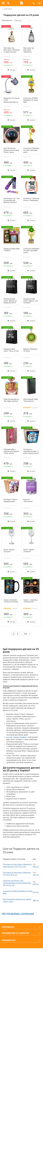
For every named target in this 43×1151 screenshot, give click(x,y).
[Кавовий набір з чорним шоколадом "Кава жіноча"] (11, 435)
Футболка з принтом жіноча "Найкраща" (31, 199)
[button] (34, 3)
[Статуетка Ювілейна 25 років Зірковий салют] (31, 235)
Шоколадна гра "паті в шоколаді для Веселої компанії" (12, 200)
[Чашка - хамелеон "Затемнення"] (31, 586)
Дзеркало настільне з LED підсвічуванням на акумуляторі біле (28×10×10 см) (17, 883)
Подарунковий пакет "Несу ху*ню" (11, 350)
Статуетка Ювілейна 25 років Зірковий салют (31, 251)
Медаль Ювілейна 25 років (30, 350)
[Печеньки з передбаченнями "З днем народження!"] (31, 435)
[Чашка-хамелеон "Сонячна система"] (11, 586)
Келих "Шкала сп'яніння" (28, 550)
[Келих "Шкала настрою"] (11, 536)
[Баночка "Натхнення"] (31, 486)
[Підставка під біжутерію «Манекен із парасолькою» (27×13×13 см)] (11, 34)
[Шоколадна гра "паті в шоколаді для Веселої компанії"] (11, 185)
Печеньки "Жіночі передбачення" (10, 500)
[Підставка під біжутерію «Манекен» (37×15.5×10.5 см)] (31, 34)
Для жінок (8, 9)
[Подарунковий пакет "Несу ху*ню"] (11, 335)
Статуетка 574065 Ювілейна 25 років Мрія (30, 100)
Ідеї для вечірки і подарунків (18, 913)
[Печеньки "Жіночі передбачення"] (11, 486)
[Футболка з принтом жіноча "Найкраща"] (31, 185)
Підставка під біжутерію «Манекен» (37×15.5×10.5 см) (30, 51)
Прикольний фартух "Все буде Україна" (11, 400)
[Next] (29, 634)
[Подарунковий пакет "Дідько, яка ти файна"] (31, 285)
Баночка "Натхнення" (28, 500)
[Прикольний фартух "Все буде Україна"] (11, 385)
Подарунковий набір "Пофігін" (12, 250)
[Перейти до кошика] (39, 3)
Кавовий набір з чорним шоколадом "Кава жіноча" (11, 451)
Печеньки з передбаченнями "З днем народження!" (31, 451)
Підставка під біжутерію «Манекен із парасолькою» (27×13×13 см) (12, 51)
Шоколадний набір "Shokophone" (30, 400)
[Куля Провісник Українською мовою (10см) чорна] (11, 134)
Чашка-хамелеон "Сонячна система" (11, 601)
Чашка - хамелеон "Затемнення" (30, 601)
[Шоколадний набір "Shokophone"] (31, 385)
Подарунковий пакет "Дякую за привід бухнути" (10, 301)
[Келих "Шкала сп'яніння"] (31, 536)
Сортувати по (7, 20)
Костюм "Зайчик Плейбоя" (16, 737)
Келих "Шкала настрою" (9, 550)
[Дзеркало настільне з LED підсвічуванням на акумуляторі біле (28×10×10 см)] (11, 84)
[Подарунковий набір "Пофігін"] (11, 235)
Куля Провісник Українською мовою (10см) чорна (11, 150)
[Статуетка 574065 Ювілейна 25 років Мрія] (31, 84)
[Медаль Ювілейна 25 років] (31, 335)
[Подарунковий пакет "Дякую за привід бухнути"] (11, 285)
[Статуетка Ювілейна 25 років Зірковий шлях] (31, 134)
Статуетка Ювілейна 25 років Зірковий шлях (31, 150)
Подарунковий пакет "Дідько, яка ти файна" (30, 301)
